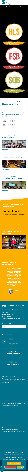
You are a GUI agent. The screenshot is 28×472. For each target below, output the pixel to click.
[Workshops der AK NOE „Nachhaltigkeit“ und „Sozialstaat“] (14, 185)
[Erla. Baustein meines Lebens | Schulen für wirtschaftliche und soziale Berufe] (11, 2)
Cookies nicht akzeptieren (10, 467)
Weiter (23, 269)
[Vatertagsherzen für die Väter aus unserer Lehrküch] (14, 414)
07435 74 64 (9, 317)
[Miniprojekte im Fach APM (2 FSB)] (14, 164)
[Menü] (24, 2)
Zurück (5, 269)
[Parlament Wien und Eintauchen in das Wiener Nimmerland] (14, 144)
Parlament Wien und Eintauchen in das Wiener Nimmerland (13, 136)
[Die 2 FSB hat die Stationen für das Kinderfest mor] (14, 439)
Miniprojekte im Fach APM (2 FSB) (12, 157)
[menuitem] (24, 2)
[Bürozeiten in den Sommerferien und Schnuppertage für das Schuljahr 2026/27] (14, 122)
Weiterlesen (5, 128)
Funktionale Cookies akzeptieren (14, 463)
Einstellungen (20, 467)
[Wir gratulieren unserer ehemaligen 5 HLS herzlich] (14, 390)
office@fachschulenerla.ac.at (13, 318)
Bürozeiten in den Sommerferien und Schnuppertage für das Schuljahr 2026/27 (13, 114)
